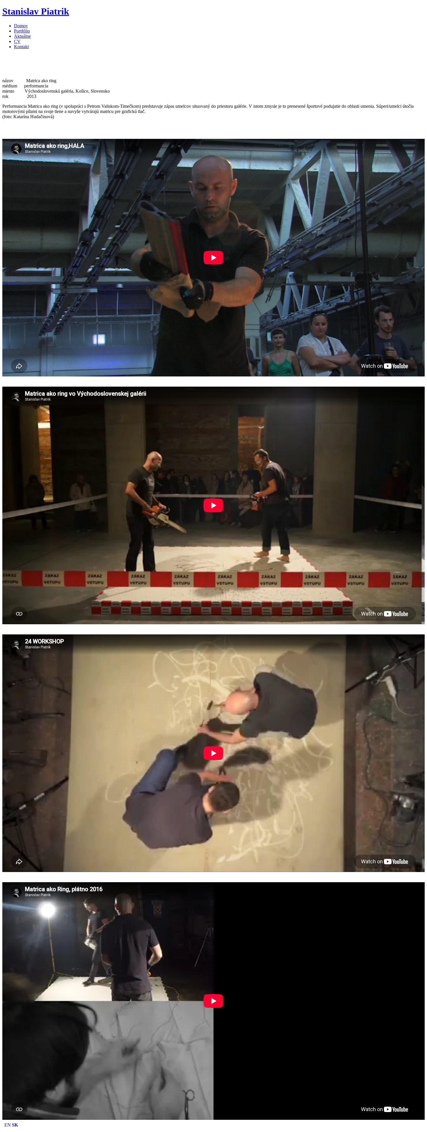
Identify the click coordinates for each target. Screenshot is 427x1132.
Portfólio (22, 30)
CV (17, 41)
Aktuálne (22, 36)
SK (15, 1124)
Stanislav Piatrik (35, 11)
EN (7, 1124)
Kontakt (21, 46)
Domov (21, 25)
